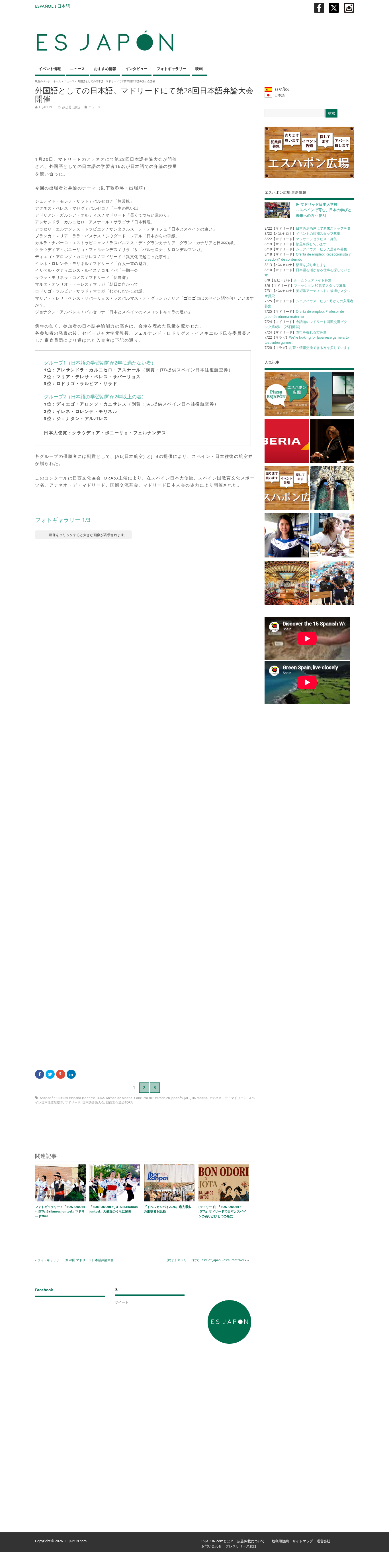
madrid (202, 1098)
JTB (193, 1098)
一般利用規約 (278, 1541)
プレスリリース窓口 (241, 1546)
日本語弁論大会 (93, 1102)
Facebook (44, 1289)
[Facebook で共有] (39, 1074)
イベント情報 (50, 69)
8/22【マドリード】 (308, 228)
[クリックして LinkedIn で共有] (71, 1074)
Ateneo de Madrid (119, 1098)
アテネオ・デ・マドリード (228, 1098)
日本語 (63, 6)
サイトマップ (302, 1541)
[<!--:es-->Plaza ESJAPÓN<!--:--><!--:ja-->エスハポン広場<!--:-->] (287, 395)
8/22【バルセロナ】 (302, 233)
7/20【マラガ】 (308, 347)
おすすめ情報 (105, 69)
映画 (199, 69)
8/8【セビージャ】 (298, 280)
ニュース (77, 69)
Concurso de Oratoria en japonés (158, 1098)
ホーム (57, 81)
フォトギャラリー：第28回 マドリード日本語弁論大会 (75, 1260)
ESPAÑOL (44, 6)
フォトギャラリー (171, 69)
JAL (186, 1098)
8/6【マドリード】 (305, 285)
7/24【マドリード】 (296, 332)
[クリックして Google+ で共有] (60, 1074)
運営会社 (323, 1541)
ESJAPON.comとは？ (217, 1541)
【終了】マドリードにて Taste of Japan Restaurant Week (205, 1260)
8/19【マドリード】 (296, 244)
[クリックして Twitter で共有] (50, 1074)
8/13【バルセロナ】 (296, 264)
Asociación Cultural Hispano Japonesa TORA (72, 1098)
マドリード (73, 1102)
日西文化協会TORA (119, 1102)
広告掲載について (251, 1541)
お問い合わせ (211, 1546)
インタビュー (136, 69)
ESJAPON (45, 107)
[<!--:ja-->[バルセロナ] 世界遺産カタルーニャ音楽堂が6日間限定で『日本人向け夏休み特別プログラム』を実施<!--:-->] (287, 584)
